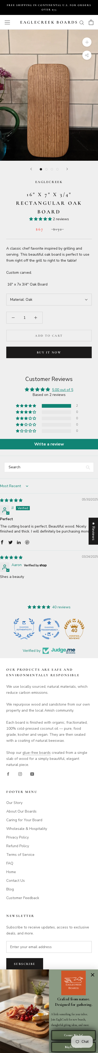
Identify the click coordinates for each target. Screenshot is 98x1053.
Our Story (14, 802)
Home (11, 871)
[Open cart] (91, 22)
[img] (11, 500)
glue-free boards (36, 752)
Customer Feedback (22, 897)
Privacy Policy (17, 837)
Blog (10, 889)
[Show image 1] (41, 169)
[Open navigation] (7, 22)
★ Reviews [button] (93, 531)
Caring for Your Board (24, 820)
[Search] (81, 22)
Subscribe (25, 964)
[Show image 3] (52, 169)
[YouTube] (32, 774)
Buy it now (49, 352)
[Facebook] (8, 774)
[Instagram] (20, 774)
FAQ (9, 863)
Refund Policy (17, 846)
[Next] (67, 169)
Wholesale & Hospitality (26, 828)
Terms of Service (20, 854)
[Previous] (31, 169)
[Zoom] (86, 42)
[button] (41, 219)
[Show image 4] (57, 169)
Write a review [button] (49, 444)
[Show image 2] (46, 169)
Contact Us (15, 880)
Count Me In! (73, 1035)
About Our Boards (21, 811)
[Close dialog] (92, 974)
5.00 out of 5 (62, 389)
